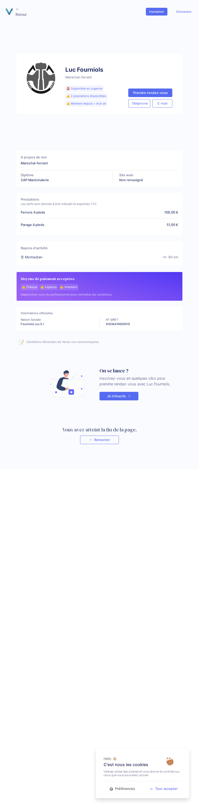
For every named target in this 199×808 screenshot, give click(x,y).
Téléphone (140, 103)
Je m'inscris (116, 396)
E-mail (162, 103)
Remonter (102, 440)
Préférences (124, 789)
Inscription (156, 11)
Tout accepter (166, 789)
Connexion (183, 11)
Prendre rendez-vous (150, 93)
